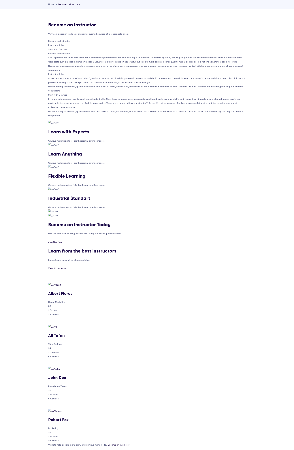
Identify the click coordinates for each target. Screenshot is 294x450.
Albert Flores (60, 293)
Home (51, 4)
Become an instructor (118, 444)
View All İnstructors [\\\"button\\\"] (58, 268)
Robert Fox (58, 419)
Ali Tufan (56, 335)
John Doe (57, 377)
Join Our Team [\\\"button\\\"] (55, 242)
